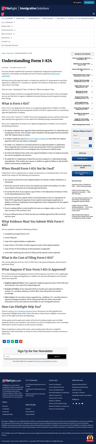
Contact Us (72, 18)
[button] (4, 341)
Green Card (20, 18)
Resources (61, 18)
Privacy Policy (18, 427)
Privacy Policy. (52, 361)
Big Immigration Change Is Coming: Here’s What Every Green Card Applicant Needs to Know (82, 216)
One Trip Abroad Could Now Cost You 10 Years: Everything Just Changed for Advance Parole (82, 199)
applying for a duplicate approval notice (22, 311)
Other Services (34, 18)
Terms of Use (41, 361)
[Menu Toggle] (94, 14)
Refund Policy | (24, 441)
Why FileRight (48, 18)
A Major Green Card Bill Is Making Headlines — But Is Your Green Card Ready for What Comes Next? (82, 208)
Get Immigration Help (86, 18)
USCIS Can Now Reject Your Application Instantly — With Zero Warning (81, 192)
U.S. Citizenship (7, 18)
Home (4, 53)
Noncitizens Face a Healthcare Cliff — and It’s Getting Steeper (81, 185)
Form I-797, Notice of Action (36, 139)
